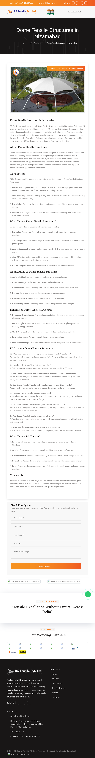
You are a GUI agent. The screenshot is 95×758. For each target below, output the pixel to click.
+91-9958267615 (17, 731)
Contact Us (56, 697)
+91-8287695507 (33, 736)
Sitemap (55, 692)
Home (21, 43)
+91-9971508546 (17, 736)
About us (55, 678)
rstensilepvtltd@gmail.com (47, 3)
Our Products (35, 43)
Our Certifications (58, 688)
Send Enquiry (45, 566)
